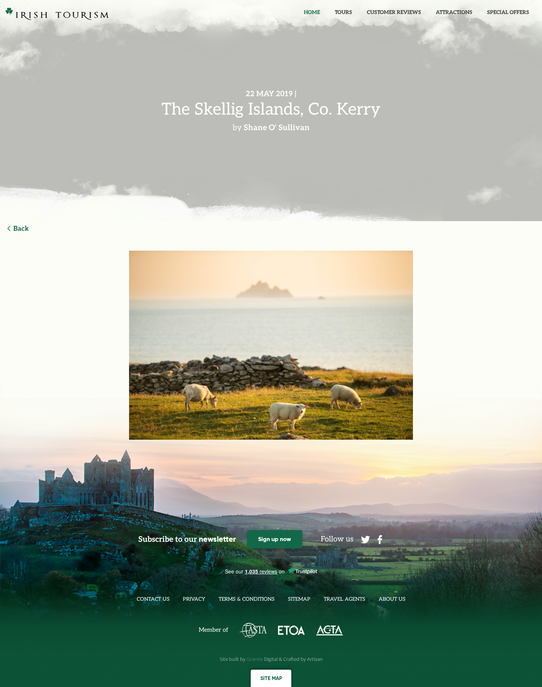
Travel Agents (344, 599)
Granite (255, 659)
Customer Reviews (394, 12)
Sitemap (299, 599)
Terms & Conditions (247, 599)
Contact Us (153, 599)
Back (21, 229)
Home (312, 12)
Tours (343, 12)
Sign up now (274, 539)
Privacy (194, 599)
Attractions (454, 12)
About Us (392, 599)
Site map (271, 678)
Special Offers (508, 12)
